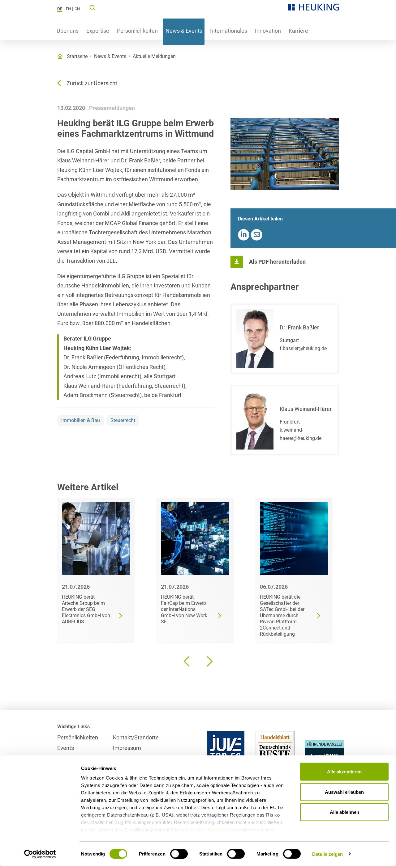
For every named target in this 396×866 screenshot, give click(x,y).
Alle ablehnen (344, 812)
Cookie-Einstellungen (214, 829)
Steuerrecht (122, 420)
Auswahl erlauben (344, 791)
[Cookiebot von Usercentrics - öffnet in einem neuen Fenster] (40, 854)
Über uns (68, 30)
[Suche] (92, 7)
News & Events (184, 30)
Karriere (298, 30)
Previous (187, 661)
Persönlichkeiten (137, 30)
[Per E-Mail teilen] (256, 235)
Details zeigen (327, 853)
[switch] (179, 854)
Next (209, 661)
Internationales (228, 30)
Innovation (268, 30)
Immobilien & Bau (80, 420)
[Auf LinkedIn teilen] (243, 235)
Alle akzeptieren (344, 771)
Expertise (97, 30)
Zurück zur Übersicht (92, 83)
